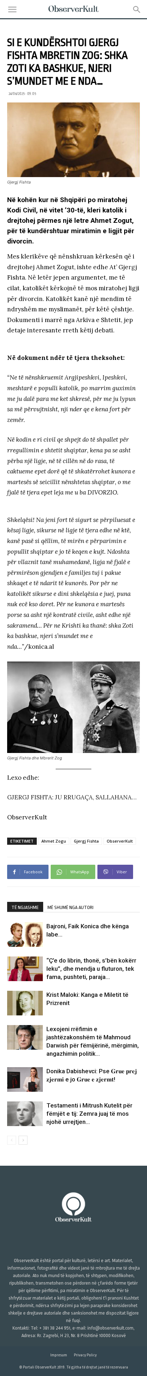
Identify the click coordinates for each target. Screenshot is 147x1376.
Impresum (58, 1355)
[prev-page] (11, 1140)
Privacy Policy (85, 1355)
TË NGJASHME (25, 907)
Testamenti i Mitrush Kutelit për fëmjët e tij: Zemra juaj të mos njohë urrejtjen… (89, 1113)
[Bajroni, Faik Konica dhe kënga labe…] (25, 934)
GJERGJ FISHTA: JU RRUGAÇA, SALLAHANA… (72, 797)
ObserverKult (120, 841)
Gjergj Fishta (86, 841)
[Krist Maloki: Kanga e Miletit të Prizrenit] (25, 1003)
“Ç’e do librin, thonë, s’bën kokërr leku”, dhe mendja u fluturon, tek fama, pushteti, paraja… (91, 968)
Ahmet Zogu (53, 841)
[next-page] (23, 1140)
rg (131, 267)
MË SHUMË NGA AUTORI (70, 907)
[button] (12, 9)
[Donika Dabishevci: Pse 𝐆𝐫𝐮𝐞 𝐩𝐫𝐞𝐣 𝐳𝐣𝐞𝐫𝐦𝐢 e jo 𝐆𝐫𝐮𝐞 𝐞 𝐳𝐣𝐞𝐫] (25, 1079)
